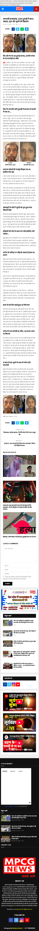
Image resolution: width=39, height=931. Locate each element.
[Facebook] (11, 920)
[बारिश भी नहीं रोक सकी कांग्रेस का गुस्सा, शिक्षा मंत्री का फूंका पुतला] (7, 644)
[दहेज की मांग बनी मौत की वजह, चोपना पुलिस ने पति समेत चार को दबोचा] (7, 633)
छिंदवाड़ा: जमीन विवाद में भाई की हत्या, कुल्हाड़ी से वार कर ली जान (19, 537)
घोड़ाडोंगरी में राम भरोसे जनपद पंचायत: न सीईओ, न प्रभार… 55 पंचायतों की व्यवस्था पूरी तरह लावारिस (24, 665)
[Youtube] (27, 920)
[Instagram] (22, 920)
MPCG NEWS (8, 24)
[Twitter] (16, 920)
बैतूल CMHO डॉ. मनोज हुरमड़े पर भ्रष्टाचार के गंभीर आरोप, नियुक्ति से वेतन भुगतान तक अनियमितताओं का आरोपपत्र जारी (24, 653)
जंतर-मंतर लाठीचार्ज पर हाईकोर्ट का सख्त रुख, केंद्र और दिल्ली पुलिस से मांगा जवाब (23, 621)
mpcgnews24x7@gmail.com (23, 909)
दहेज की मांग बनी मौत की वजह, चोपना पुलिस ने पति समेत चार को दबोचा (25, 632)
